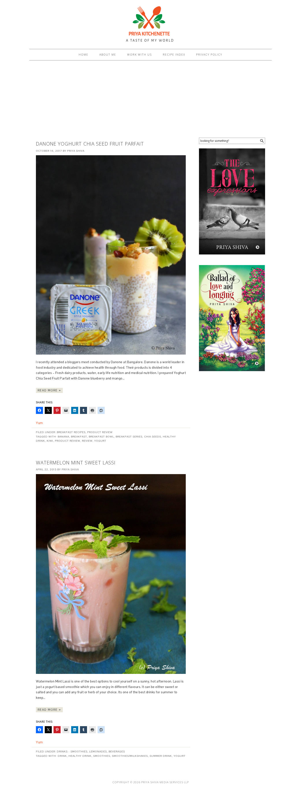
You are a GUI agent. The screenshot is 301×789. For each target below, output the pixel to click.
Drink (62, 756)
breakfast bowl (101, 436)
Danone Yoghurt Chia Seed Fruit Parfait (90, 143)
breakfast (79, 436)
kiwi (50, 441)
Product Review (100, 432)
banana (63, 436)
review (87, 441)
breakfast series (129, 436)
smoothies (101, 756)
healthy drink (80, 756)
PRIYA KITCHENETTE (150, 22)
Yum (39, 423)
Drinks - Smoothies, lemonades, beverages (91, 751)
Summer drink (161, 756)
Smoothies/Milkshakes (130, 756)
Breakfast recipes (71, 432)
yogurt (100, 441)
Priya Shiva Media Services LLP (165, 782)
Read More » (49, 390)
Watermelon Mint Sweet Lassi (75, 462)
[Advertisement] (150, 100)
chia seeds (152, 436)
